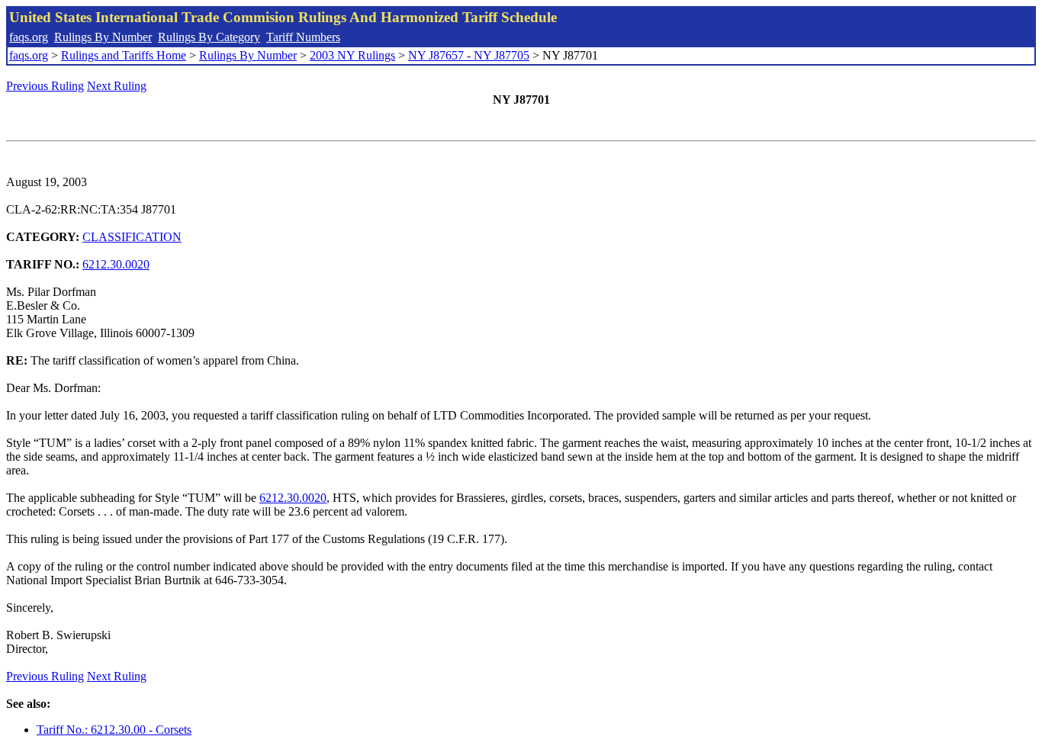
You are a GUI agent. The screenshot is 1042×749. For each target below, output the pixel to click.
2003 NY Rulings (352, 55)
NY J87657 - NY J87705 (468, 55)
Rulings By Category (209, 37)
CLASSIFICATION (132, 236)
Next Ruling (116, 85)
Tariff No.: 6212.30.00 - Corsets (114, 729)
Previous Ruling (45, 85)
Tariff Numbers (303, 37)
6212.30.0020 (116, 264)
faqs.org (28, 37)
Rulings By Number (103, 37)
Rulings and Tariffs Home (123, 55)
